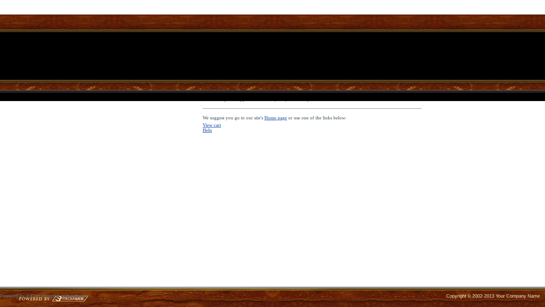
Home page (275, 117)
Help (207, 130)
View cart (212, 124)
